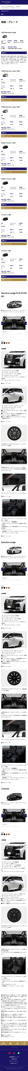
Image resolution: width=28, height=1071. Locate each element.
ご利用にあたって (14, 1063)
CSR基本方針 (14, 1059)
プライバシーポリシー (14, 1061)
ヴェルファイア (5, 11)
